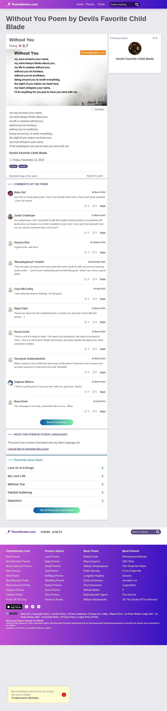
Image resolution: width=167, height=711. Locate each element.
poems (23, 166)
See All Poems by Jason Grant (56, 510)
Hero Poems (52, 594)
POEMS (45, 532)
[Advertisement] (49, 677)
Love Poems (52, 556)
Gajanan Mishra (23, 381)
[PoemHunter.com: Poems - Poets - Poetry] (22, 4)
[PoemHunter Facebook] (26, 606)
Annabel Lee (129, 580)
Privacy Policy (68, 617)
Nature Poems (53, 585)
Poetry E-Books (54, 599)
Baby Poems (52, 561)
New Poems (13, 570)
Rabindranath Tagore (96, 594)
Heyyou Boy (22, 242)
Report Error (116, 614)
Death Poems (53, 566)
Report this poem (95, 176)
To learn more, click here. (25, 698)
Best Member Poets (17, 580)
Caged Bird (129, 585)
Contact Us (95, 614)
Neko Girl (20, 192)
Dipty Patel (21, 308)
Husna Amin (21, 331)
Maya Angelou (92, 561)
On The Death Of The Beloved (139, 599)
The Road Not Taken (134, 566)
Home (80, 4)
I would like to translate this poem (28, 449)
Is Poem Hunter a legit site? (139, 614)
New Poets (12, 575)
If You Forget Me (131, 570)
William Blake (91, 590)
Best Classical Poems (18, 566)
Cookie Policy (59, 614)
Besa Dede (21, 401)
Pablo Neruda (92, 570)
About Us (25, 614)
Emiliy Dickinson (93, 580)
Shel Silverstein (93, 585)
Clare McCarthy (23, 288)
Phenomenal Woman (134, 556)
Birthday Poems (54, 575)
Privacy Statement (78, 614)
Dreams (126, 575)
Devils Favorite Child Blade (28, 153)
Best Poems (13, 556)
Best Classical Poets (18, 585)
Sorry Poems (52, 590)
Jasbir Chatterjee (24, 215)
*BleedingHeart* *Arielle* (29, 262)
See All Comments (57, 422)
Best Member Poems (18, 561)
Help (105, 614)
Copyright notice (41, 614)
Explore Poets (14, 594)
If (123, 590)
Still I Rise (128, 561)
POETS (57, 532)
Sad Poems (51, 570)
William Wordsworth (95, 599)
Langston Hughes (94, 575)
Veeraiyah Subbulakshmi (29, 358)
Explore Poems (15, 590)
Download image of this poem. (23, 176)
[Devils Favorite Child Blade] (134, 48)
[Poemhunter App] (14, 606)
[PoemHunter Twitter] (32, 606)
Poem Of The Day (16, 599)
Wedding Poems (54, 580)
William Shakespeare (96, 566)
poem (13, 166)
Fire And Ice (129, 594)
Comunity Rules (51, 617)
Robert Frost (91, 556)
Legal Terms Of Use (88, 617)
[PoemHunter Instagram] (38, 606)
